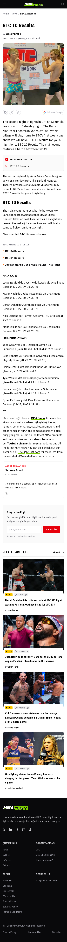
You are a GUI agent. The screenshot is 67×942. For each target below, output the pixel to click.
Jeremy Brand (13, 33)
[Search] (62, 4)
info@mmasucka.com (46, 880)
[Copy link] (18, 112)
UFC (38, 849)
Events (6, 854)
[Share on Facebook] (5, 112)
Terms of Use (34, 932)
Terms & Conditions (12, 911)
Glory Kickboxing (44, 860)
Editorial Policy (10, 906)
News (14, 13)
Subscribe (51, 529)
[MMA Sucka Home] (33, 4)
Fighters (7, 860)
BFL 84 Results (14, 251)
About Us (7, 880)
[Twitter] (7, 493)
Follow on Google (55, 112)
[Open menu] (5, 4)
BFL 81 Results (14, 258)
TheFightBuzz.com (29, 452)
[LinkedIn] (10, 829)
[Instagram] (23, 829)
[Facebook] (17, 829)
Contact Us (8, 891)
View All (57, 552)
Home (6, 13)
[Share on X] (11, 112)
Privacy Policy (9, 901)
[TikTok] (30, 829)
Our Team (7, 885)
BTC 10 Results (17, 166)
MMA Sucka (38, 418)
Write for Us (9, 896)
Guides (6, 865)
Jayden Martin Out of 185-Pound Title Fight (32, 264)
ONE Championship (45, 854)
